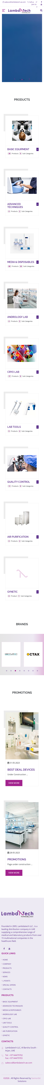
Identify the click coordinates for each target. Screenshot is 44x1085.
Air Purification (10, 1031)
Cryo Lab (7, 1018)
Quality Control (10, 1027)
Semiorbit (36, 1078)
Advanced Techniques (13, 1006)
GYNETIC (6, 1035)
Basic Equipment (10, 1001)
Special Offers (9, 985)
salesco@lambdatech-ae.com (18, 1062)
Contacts (7, 989)
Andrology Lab (10, 1014)
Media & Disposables (12, 1010)
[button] (20, 79)
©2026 (6, 1078)
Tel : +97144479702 (14, 1055)
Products (7, 968)
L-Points (6, 981)
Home (5, 960)
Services (6, 972)
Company (7, 964)
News (5, 976)
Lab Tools (7, 1023)
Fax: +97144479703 (13, 1058)
